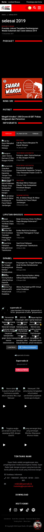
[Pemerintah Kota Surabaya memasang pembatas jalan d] (22, 336)
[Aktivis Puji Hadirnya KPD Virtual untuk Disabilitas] (8, 290)
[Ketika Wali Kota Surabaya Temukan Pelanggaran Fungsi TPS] (8, 235)
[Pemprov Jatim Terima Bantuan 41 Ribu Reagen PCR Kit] (8, 157)
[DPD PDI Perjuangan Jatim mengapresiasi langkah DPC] (22, 323)
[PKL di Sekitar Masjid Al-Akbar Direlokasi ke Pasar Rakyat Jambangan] (8, 201)
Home (4, 15)
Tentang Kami (18, 521)
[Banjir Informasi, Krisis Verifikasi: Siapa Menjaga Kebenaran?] (8, 224)
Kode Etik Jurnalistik (18, 519)
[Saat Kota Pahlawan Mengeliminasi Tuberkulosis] (8, 246)
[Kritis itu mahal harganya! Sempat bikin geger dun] (8, 336)
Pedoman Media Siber (33, 519)
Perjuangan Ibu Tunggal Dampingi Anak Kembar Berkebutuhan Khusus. (29, 265)
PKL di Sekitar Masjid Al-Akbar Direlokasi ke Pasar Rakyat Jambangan (28, 200)
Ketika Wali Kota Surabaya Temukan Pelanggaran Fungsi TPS (27, 232)
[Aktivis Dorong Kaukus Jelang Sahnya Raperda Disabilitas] (8, 280)
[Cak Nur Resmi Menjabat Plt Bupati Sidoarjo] (8, 144)
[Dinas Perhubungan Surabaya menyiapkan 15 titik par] (35, 336)
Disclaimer (7, 519)
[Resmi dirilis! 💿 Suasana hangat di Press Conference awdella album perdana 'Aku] (11, 393)
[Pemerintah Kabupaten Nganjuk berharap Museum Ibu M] (8, 323)
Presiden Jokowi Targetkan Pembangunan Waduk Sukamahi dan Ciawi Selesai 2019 (20, 29)
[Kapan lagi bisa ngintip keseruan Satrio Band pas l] (35, 323)
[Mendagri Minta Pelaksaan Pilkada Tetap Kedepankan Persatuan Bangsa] (8, 187)
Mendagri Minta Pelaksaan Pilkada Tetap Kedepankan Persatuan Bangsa (26, 185)
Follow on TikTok (22, 370)
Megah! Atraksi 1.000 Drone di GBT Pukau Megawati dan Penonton (21, 117)
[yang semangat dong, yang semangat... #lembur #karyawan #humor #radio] (32, 432)
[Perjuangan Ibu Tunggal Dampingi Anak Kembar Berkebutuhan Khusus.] (8, 269)
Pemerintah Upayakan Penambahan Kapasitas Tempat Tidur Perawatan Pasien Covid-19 (29, 170)
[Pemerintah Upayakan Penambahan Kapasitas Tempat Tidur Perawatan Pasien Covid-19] (8, 173)
